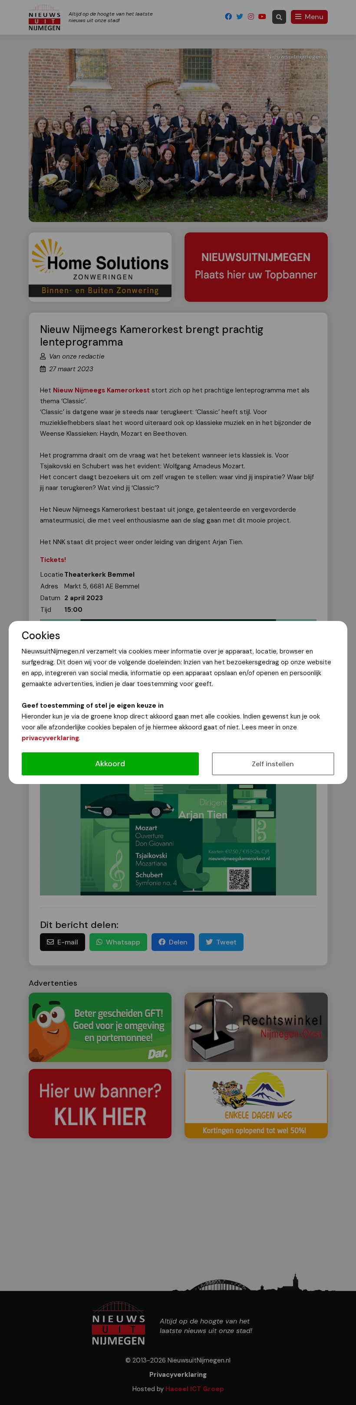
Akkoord (110, 763)
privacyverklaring (50, 738)
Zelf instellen (273, 763)
